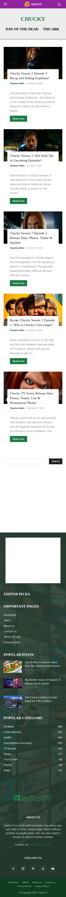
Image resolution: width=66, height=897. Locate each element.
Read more (18, 118)
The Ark (51, 29)
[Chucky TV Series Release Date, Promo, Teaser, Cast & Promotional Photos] (33, 388)
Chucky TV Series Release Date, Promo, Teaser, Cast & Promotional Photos (32, 398)
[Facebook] (13, 869)
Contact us (10, 631)
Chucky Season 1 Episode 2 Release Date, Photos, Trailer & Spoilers (31, 237)
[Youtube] (52, 869)
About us (9, 626)
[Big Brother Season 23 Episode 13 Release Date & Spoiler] (13, 683)
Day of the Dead (22, 29)
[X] (43, 869)
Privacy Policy (12, 642)
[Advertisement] (33, 494)
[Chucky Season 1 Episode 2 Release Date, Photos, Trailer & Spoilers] (33, 227)
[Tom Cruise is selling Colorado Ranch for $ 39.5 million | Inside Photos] (13, 702)
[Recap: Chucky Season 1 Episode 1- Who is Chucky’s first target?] (33, 310)
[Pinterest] (33, 869)
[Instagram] (23, 868)
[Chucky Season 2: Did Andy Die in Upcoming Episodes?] (33, 145)
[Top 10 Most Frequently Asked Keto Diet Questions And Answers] (13, 667)
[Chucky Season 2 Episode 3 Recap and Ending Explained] (33, 63)
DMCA (7, 620)
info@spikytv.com (40, 844)
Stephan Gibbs (17, 83)
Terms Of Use (12, 636)
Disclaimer (10, 615)
